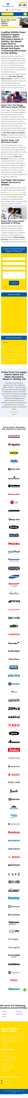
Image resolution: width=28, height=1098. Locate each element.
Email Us (5, 1081)
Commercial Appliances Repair (10, 1053)
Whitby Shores (19, 1014)
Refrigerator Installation (7, 1067)
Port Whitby (19, 1011)
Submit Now (14, 283)
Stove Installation (6, 1069)
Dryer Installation (6, 1063)
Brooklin (5, 1014)
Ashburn (5, 1011)
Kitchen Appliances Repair (8, 1057)
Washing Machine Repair (8, 1060)
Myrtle (4, 1016)
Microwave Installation (7, 1065)
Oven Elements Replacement (9, 1059)
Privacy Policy (5, 1071)
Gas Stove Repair (6, 1055)
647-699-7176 (7, 1083)
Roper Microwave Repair (10, 16)
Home (2, 16)
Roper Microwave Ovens (15, 192)
